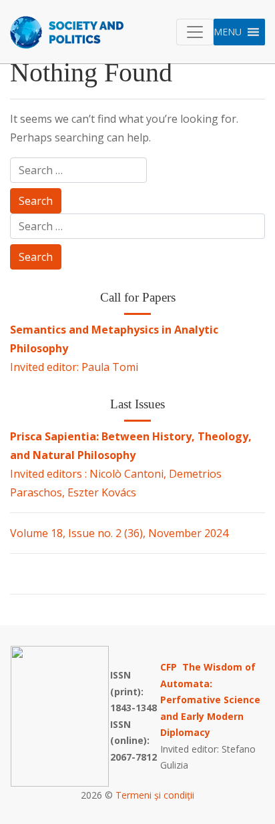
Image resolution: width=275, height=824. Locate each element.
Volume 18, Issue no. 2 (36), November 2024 (119, 533)
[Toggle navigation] (195, 32)
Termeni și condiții (154, 795)
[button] (228, 32)
